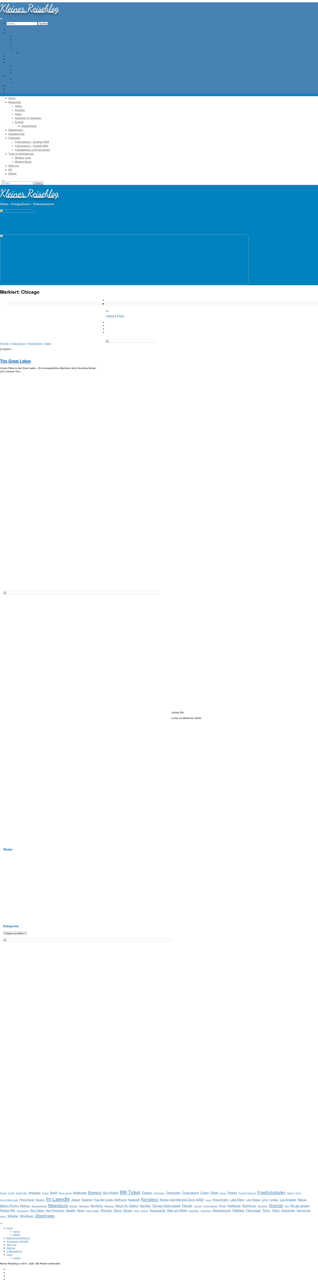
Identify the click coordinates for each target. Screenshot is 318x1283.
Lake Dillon (237, 1199)
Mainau (25, 1206)
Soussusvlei (157, 1210)
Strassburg (206, 1210)
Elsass (223, 1193)
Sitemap (11, 1248)
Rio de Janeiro (300, 1206)
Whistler (12, 1216)
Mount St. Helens (126, 1206)
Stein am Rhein (177, 1210)
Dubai (214, 1192)
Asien (16, 42)
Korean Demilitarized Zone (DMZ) (182, 1199)
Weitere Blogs (20, 82)
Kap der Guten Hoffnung (110, 1199)
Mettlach (73, 1206)
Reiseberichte (35, 343)
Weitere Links (20, 79)
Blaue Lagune (65, 1193)
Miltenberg (84, 1206)
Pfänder (187, 1206)
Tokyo (276, 1210)
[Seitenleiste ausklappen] (107, 310)
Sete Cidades (92, 1210)
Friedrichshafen (271, 1192)
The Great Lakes (15, 361)
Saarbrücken (23, 1210)
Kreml (208, 1200)
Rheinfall (276, 1205)
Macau (302, 1199)
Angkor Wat (21, 1193)
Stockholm (194, 1210)
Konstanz (149, 1199)
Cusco (204, 1192)
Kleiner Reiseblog (29, 8)
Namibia (145, 1206)
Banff (53, 1192)
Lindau (273, 1199)
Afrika (16, 36)
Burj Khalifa (110, 1192)
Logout (17, 1257)
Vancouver (303, 1210)
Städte (47, 343)
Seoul (80, 1210)
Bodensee (80, 1192)
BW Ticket (130, 1192)
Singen (127, 1210)
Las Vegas (253, 1199)
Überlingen (45, 1215)
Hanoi (298, 1193)
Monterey (97, 1206)
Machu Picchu (9, 1206)
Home (10, 1228)
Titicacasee (253, 1210)
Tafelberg (238, 1210)
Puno (222, 1206)
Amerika (17, 39)
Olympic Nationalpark (166, 1206)
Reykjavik (262, 1206)
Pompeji (198, 1206)
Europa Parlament (247, 1193)
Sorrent (144, 1210)
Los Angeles (288, 1199)
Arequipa (34, 1192)
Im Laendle (58, 1198)
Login (9, 1254)
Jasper (75, 1199)
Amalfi (11, 1193)
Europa (17, 49)
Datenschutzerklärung (18, 1238)
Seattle (70, 1210)
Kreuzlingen (220, 1199)
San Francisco (55, 1210)
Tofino (266, 1210)
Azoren (45, 1193)
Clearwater (173, 1192)
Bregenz (95, 1192)
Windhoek (26, 1216)
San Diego (37, 1210)
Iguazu (40, 1199)
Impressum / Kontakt (17, 1241)
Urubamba (288, 1210)
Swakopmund (221, 1210)
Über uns (11, 1244)
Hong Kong (26, 1199)
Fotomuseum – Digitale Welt (28, 69)
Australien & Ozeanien (25, 46)
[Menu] (1, 18)
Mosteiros (109, 1206)
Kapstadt (134, 1199)
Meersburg (58, 1205)
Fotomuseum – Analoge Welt (28, 65)
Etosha (232, 1192)
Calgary (147, 1192)
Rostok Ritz (7, 1210)
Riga (286, 1206)
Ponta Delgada (210, 1206)
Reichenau (249, 1206)
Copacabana (190, 1192)
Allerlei (10, 92)
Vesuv (3, 1216)
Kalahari (87, 1199)
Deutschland (26, 52)
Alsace (3, 1193)
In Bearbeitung (18, 343)
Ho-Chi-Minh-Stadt (9, 1200)
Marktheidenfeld (39, 1206)
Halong (290, 1193)
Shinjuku (106, 1210)
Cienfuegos (159, 1193)
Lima (265, 1199)
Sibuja (117, 1210)
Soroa (137, 1210)
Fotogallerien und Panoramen (29, 72)
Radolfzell (233, 1206)
